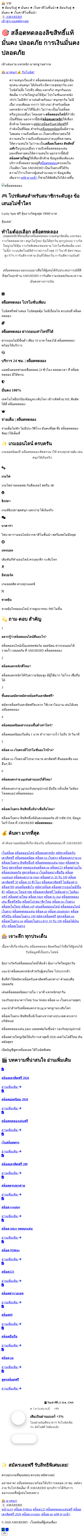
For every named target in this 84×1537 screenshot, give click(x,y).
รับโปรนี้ (26, 1438)
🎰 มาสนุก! (9, 72)
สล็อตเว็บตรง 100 (24, 916)
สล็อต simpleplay (59, 911)
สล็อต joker (35, 896)
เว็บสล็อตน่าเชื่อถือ (51, 872)
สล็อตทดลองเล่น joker (50, 862)
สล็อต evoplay (31, 1514)
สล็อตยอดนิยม (25, 857)
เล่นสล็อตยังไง (24, 887)
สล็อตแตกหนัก (45, 853)
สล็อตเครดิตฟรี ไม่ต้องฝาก (60, 882)
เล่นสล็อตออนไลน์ (47, 906)
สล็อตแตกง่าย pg (70, 857)
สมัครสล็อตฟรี (46, 916)
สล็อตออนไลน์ (24, 853)
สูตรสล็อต (15, 867)
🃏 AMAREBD (12, 17)
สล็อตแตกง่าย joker (26, 877)
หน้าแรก (7, 1509)
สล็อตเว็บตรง (16, 926)
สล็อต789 (8, 887)
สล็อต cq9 (27, 906)
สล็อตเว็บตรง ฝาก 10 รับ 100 (43, 921)
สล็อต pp (41, 911)
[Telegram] (7, 1529)
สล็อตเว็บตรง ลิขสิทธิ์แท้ (18, 862)
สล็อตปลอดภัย (11, 872)
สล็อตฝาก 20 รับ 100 (53, 877)
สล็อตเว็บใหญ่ (11, 906)
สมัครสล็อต (43, 887)
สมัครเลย (22, 21)
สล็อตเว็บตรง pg (12, 921)
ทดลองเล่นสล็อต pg (36, 867)
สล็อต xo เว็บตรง (46, 857)
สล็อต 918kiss (23, 1509)
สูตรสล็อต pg (65, 916)
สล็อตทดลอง (48, 163)
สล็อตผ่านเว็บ (72, 867)
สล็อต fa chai (52, 896)
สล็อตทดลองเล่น (23, 911)
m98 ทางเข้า (29, 177)
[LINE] (3, 1529)
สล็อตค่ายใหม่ (18, 896)
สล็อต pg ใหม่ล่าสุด (19, 892)
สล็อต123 (56, 867)
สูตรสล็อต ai (30, 872)
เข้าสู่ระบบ (9, 21)
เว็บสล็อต (8, 853)
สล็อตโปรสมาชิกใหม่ (36, 901)
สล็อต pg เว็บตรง (63, 901)
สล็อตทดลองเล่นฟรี (59, 1509)
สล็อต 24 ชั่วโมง (30, 882)
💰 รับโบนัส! (25, 72)
